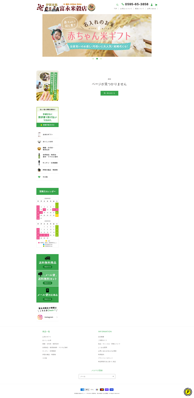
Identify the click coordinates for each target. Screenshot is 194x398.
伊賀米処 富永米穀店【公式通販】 (100, 393)
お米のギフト (46, 337)
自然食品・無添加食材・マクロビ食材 (54, 347)
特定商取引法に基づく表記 (107, 361)
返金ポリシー (82, 393)
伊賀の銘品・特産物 (49, 354)
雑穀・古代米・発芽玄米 (50, 344)
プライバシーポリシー (105, 358)
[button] (117, 5)
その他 (44, 358)
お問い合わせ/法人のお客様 (107, 351)
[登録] (113, 376)
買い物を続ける (109, 93)
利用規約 (101, 354)
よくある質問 (102, 347)
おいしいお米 (46, 340)
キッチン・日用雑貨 (49, 351)
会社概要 (101, 337)
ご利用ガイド (102, 340)
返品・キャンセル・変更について (109, 344)
